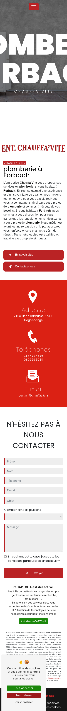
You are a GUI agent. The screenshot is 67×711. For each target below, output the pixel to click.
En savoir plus (24, 254)
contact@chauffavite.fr (33, 395)
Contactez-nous (25, 266)
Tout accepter (23, 688)
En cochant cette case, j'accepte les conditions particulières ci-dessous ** (34, 558)
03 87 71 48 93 (33, 355)
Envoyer (37, 573)
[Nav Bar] (34, 6)
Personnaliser (24, 702)
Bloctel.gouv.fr (54, 678)
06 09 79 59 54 (33, 359)
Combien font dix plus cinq (22, 510)
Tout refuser (24, 695)
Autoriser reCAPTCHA (33, 621)
